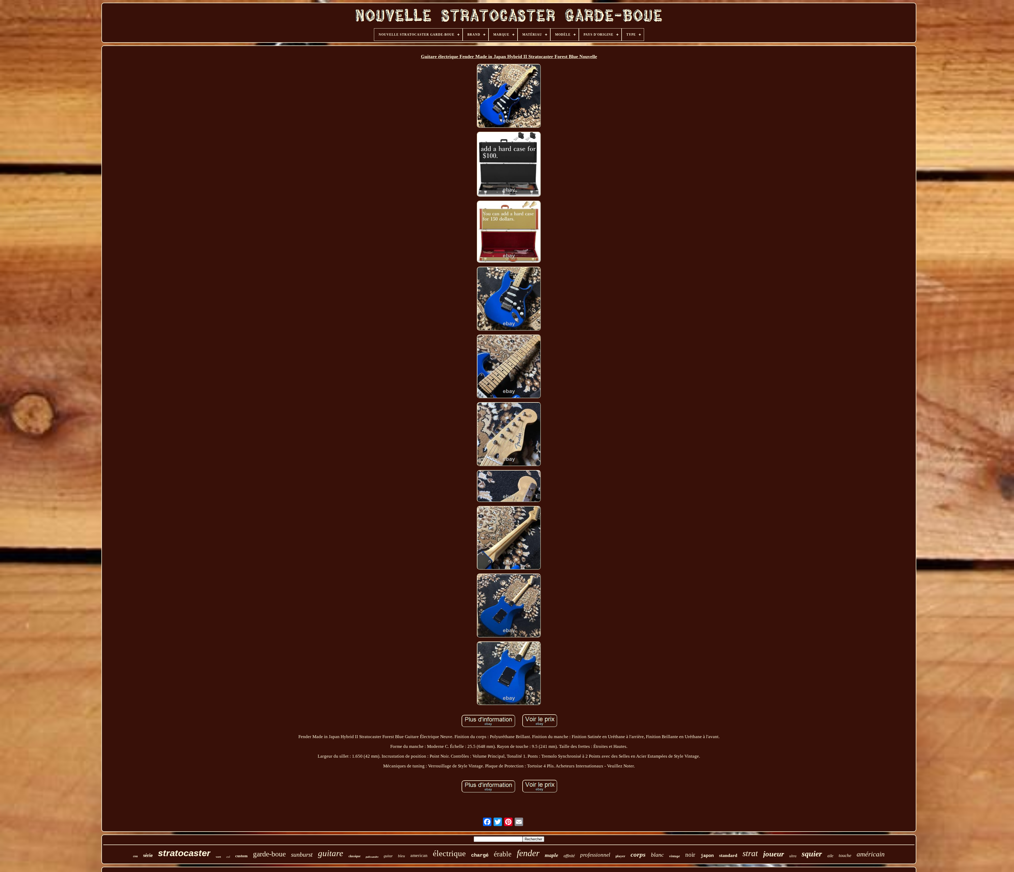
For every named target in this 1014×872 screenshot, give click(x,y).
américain (871, 854)
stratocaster (184, 853)
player (620, 856)
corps (638, 854)
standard (728, 855)
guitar (388, 856)
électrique (449, 853)
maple (551, 855)
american (419, 855)
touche (845, 855)
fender (528, 853)
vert (218, 856)
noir (690, 854)
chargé (480, 855)
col (228, 856)
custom (241, 856)
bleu (401, 856)
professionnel (595, 855)
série (148, 855)
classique (354, 856)
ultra (792, 856)
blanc (657, 854)
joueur (773, 854)
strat (750, 853)
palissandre (372, 856)
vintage (674, 856)
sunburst (302, 854)
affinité (569, 856)
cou (135, 856)
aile (830, 856)
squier (812, 853)
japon (707, 855)
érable (502, 854)
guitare (330, 853)
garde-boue (269, 854)
